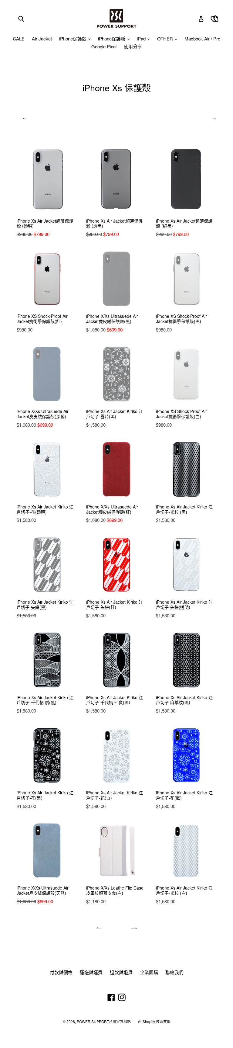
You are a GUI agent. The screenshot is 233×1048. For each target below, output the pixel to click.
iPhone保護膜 (112, 38)
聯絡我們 (174, 972)
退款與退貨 (121, 972)
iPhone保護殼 (73, 38)
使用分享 (133, 46)
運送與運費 (91, 972)
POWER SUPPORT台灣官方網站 (104, 1021)
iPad (142, 38)
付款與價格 (61, 972)
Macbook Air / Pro (202, 38)
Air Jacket (42, 38)
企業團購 (149, 972)
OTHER (165, 38)
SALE (19, 38)
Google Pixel (103, 46)
